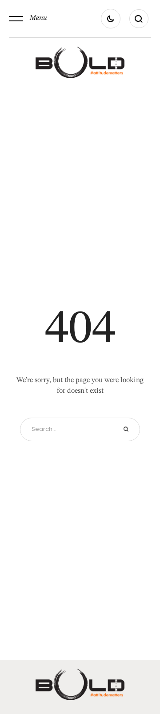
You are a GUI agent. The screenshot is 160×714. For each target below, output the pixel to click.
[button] (28, 19)
